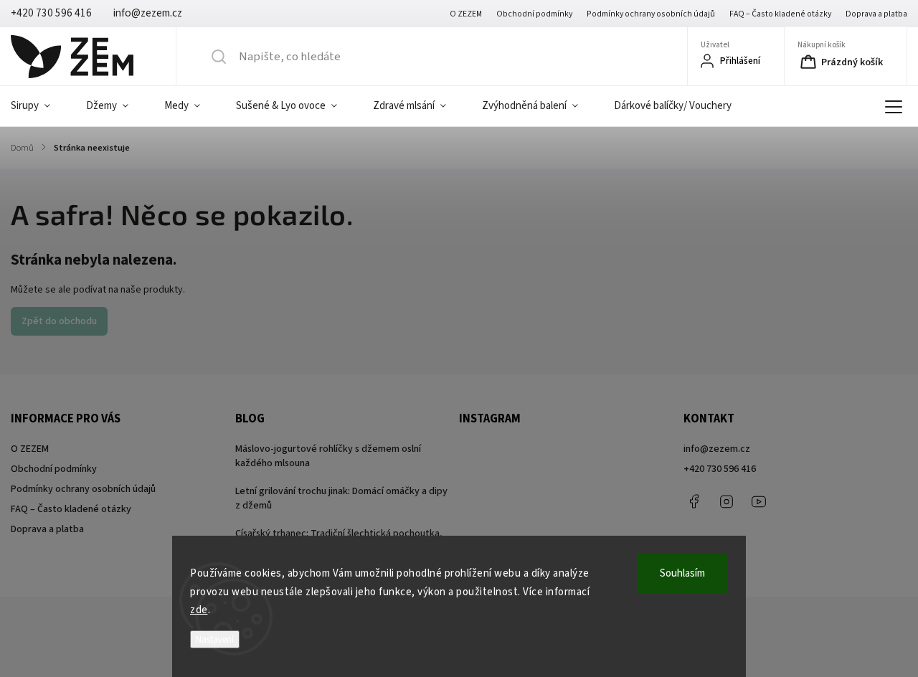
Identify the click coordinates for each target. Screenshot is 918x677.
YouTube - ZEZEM (759, 501)
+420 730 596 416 (719, 469)
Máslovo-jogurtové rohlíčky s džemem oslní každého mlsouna (328, 456)
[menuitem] (39, 106)
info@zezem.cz (716, 449)
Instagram (726, 501)
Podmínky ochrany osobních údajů (651, 14)
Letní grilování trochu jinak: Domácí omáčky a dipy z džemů (341, 498)
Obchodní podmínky (534, 14)
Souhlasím (682, 573)
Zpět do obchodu (59, 321)
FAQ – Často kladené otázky (780, 14)
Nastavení (215, 639)
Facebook (694, 501)
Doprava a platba (876, 14)
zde (199, 609)
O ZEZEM (466, 14)
